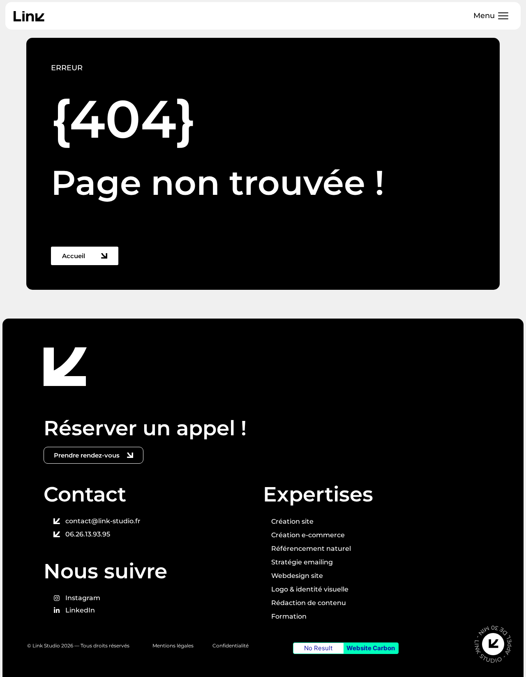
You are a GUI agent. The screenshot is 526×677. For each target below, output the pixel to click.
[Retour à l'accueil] (65, 366)
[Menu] (503, 16)
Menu (484, 15)
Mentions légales (173, 645)
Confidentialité (231, 645)
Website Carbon (370, 648)
